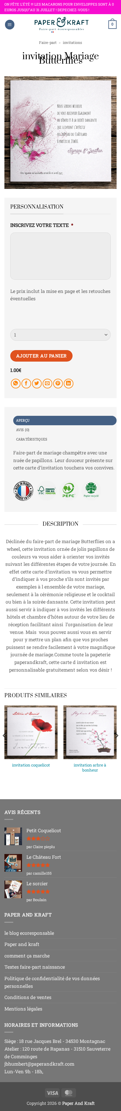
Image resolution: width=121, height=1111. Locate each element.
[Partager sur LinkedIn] (68, 383)
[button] (9, 24)
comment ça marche (27, 955)
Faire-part (48, 42)
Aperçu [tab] (23, 420)
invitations (72, 42)
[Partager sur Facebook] (26, 383)
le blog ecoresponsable (29, 933)
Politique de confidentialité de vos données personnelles (52, 982)
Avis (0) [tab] (23, 430)
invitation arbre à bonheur (90, 768)
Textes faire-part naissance (34, 967)
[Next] (116, 747)
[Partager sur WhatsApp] (16, 383)
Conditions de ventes (27, 997)
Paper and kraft (21, 944)
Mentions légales (23, 1008)
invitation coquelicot (31, 765)
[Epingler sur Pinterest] (58, 383)
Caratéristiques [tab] (32, 439)
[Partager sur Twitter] (37, 383)
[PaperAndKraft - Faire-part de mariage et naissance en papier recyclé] (61, 24)
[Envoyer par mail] (47, 383)
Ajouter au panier (41, 356)
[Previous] (4, 747)
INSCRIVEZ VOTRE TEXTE (41, 225)
